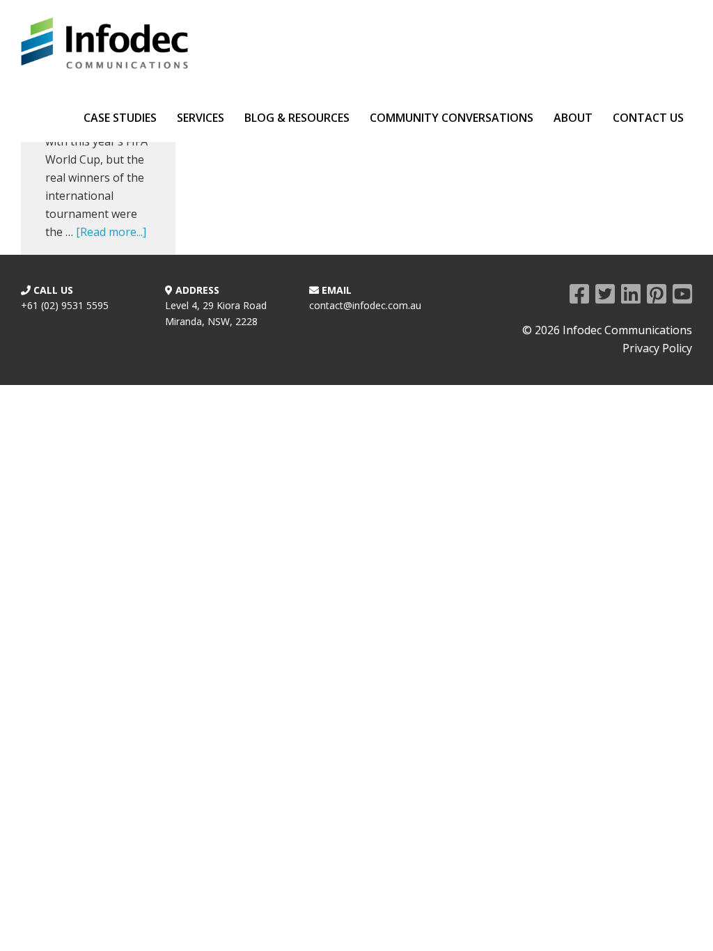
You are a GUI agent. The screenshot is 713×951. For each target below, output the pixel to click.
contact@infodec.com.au (365, 305)
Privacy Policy (657, 348)
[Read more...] (111, 231)
